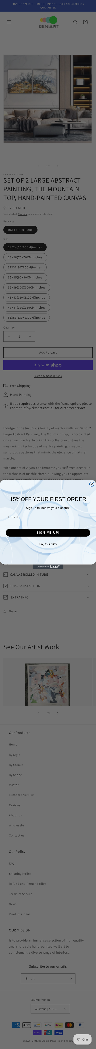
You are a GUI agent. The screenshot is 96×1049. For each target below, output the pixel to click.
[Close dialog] (92, 484)
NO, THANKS (48, 544)
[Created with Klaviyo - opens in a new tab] (48, 567)
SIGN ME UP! (48, 533)
